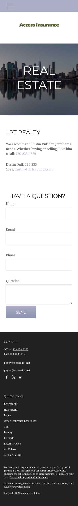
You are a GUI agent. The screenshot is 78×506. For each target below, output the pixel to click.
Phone (11, 255)
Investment (10, 409)
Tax (6, 426)
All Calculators (12, 455)
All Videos (10, 449)
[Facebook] (6, 377)
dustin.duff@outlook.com (34, 169)
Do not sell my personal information (29, 477)
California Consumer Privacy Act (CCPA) (46, 470)
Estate (7, 415)
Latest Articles (12, 443)
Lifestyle (9, 438)
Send (21, 312)
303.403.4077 (20, 349)
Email (10, 229)
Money (8, 432)
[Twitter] (13, 377)
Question (13, 281)
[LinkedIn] (20, 377)
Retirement (10, 404)
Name (10, 204)
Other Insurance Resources (20, 421)
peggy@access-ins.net (17, 362)
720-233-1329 (26, 154)
